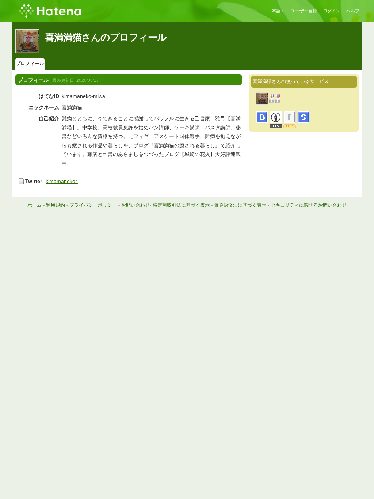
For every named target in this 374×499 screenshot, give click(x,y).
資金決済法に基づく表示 (240, 205)
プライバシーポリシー (93, 205)
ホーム (34, 205)
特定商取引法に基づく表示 (181, 205)
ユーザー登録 (304, 11)
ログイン (331, 11)
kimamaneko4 (62, 181)
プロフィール (30, 63)
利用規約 (55, 205)
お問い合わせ (135, 205)
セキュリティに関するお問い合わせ (309, 205)
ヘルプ (352, 11)
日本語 (273, 11)
